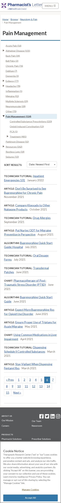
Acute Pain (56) (13, 45)
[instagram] (58, 417)
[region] (30, 472)
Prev (10, 379)
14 (48, 386)
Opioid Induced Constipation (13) (27, 126)
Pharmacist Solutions (11, 439)
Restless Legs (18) (15, 151)
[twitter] (46, 417)
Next (17, 392)
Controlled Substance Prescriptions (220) (31, 121)
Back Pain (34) (13, 55)
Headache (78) (13, 86)
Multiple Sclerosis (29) (17, 101)
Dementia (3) (12, 76)
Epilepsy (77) (12, 81)
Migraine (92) (12, 96)
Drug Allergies (42, 218)
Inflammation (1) (14, 91)
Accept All (30, 497)
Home (5, 19)
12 (33, 386)
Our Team (36, 421)
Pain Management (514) (18, 116)
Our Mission (7, 420)
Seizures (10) (12, 156)
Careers (5, 425)
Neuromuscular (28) (16, 106)
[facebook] (41, 417)
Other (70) (11, 111)
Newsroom (37, 425)
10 (19, 386)
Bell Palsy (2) (12, 60)
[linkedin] (52, 417)
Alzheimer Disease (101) (18, 50)
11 (26, 386)
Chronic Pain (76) (14, 66)
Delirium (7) (11, 71)
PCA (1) (14, 131)
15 (7, 392)
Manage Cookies (30, 489)
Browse (14, 19)
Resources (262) (14, 146)
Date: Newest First (39, 164)
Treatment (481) (18, 136)
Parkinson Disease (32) (17, 141)
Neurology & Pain (28, 19)
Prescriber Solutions (41, 439)
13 (41, 386)
